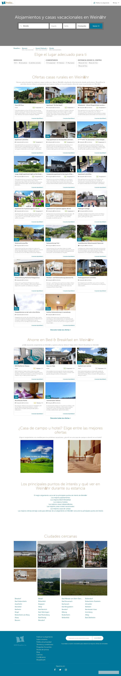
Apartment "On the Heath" (54, 105)
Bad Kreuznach (67, 601)
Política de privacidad (43, 642)
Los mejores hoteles (60, 502)
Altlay (87, 615)
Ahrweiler (88, 604)
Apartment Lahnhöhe (21, 139)
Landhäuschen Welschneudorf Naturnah (90, 243)
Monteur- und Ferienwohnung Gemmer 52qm (60, 277)
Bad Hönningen (43, 612)
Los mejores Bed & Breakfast (60, 500)
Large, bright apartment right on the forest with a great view (33, 174)
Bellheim (18, 609)
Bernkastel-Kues (91, 609)
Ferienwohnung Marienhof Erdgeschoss (27, 277)
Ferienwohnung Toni (52, 243)
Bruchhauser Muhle (21, 400)
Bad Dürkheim (90, 617)
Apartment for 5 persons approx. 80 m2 (58, 208)
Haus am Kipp (50, 366)
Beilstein (88, 607)
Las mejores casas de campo (60, 509)
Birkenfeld (42, 601)
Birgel (17, 612)
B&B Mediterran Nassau (22, 366)
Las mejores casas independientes (61, 504)
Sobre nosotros (41, 639)
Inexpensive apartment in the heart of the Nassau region (63, 174)
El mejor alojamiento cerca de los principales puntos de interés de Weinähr (60, 495)
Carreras (39, 655)
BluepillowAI (40, 660)
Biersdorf (41, 620)
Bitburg (64, 612)
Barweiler (18, 607)
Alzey (17, 617)
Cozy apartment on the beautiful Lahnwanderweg (62, 139)
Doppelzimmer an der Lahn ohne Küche (27, 312)
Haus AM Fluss (19, 105)
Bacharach (65, 604)
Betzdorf (18, 599)
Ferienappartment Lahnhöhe (87, 277)
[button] (54, 669)
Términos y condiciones (44, 644)
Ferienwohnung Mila (21, 243)
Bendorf (64, 609)
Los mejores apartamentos (60, 497)
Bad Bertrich (42, 609)
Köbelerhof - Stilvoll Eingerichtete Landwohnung (93, 105)
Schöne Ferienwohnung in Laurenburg (58, 312)
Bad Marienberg (44, 615)
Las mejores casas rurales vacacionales (60, 506)
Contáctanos (41, 657)
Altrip (40, 607)
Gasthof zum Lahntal (84, 366)
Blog (38, 652)
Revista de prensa (42, 650)
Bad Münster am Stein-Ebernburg (72, 599)
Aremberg (88, 612)
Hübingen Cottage (84, 208)
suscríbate (97, 638)
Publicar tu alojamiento (44, 637)
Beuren (17, 620)
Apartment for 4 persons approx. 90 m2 (27, 208)
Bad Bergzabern (67, 607)
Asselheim (18, 604)
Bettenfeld (65, 617)
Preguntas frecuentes (44, 647)
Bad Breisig (42, 617)
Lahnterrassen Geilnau (53, 400)
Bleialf (40, 599)
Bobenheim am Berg (22, 615)
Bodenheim (66, 615)
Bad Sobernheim (21, 601)
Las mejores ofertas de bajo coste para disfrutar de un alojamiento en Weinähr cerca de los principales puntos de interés (60, 511)
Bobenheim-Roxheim (92, 601)
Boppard (41, 604)
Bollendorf (89, 599)
